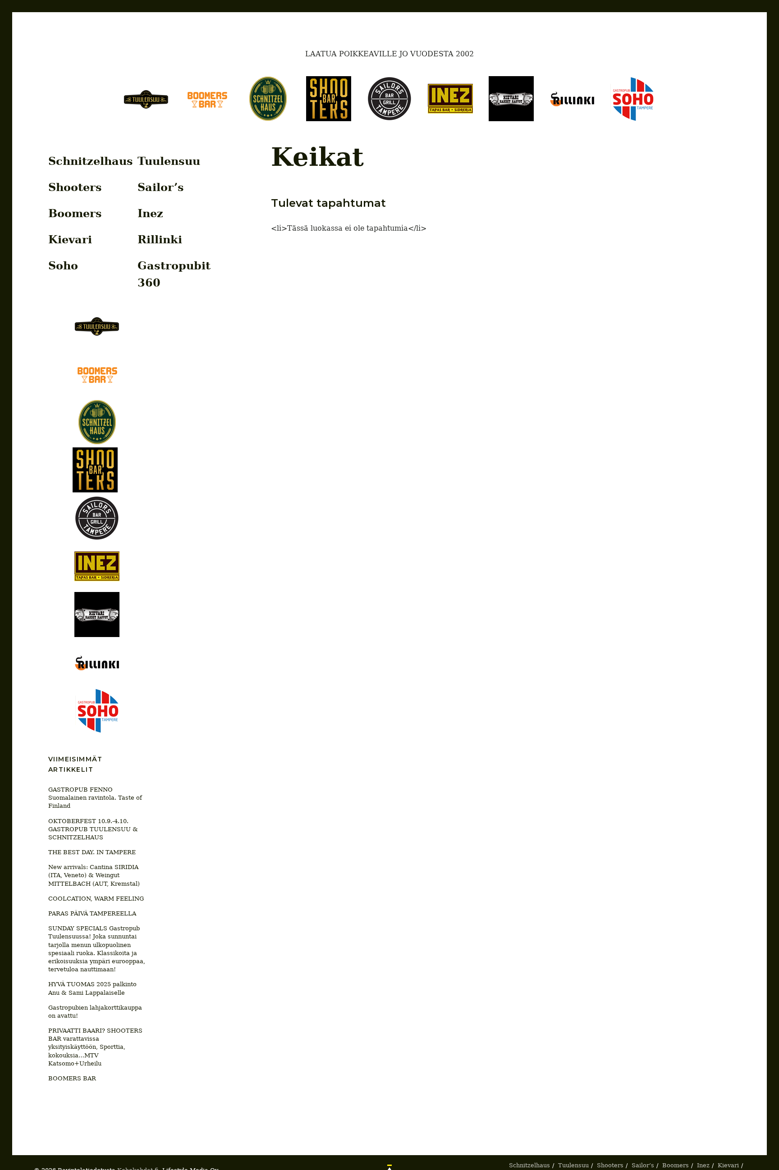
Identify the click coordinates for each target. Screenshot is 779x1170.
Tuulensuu (168, 161)
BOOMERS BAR (72, 1078)
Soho (63, 265)
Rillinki (159, 239)
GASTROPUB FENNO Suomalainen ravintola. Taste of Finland (95, 797)
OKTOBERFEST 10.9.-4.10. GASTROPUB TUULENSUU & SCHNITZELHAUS (93, 829)
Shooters (75, 187)
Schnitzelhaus (90, 161)
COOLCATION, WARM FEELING (96, 898)
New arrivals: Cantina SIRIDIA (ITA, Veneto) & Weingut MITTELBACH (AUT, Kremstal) (94, 875)
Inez (150, 213)
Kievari (70, 239)
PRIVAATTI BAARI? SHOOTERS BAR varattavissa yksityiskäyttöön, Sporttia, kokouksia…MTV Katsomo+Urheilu (95, 1047)
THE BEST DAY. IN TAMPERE (92, 852)
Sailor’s (160, 187)
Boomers (75, 213)
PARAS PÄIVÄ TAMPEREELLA (92, 913)
